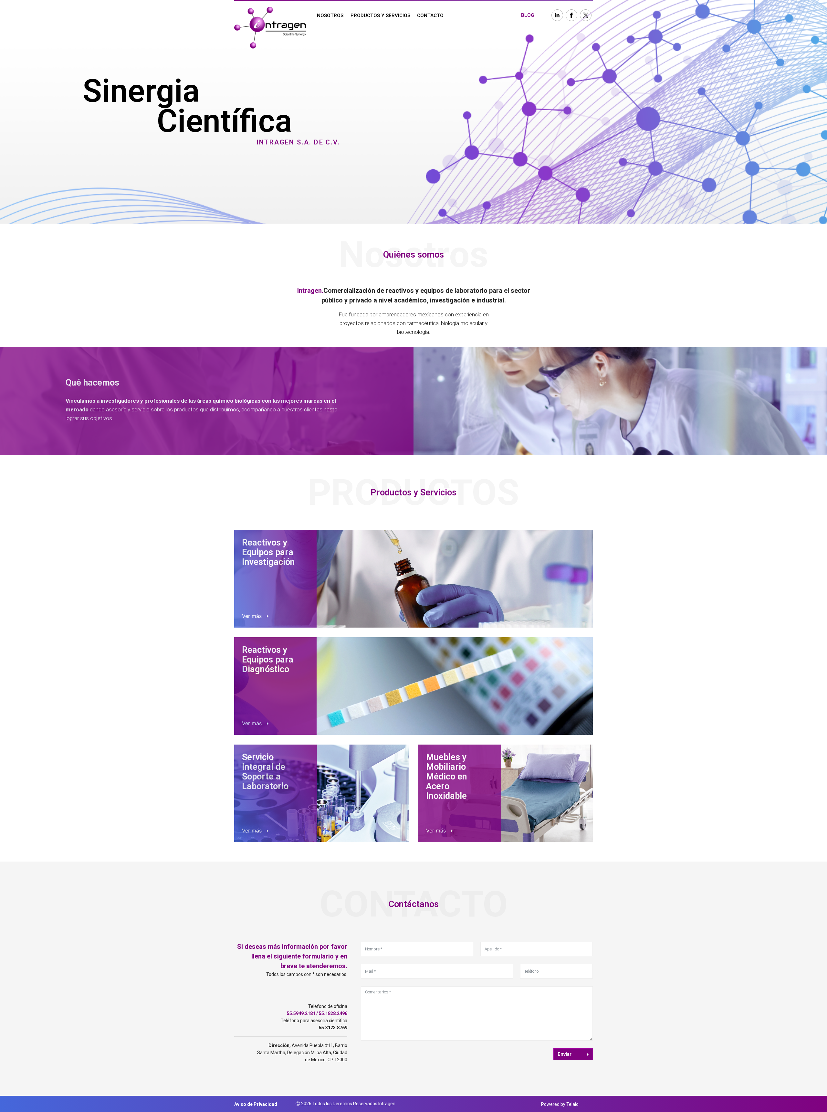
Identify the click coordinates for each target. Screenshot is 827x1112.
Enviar (564, 1054)
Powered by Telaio (560, 1104)
